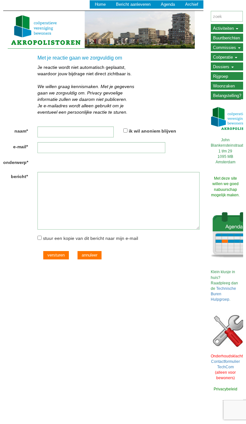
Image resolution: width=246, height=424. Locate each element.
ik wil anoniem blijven (152, 131)
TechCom (225, 367)
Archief (191, 4)
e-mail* (20, 146)
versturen (56, 255)
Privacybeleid (225, 389)
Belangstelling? (227, 95)
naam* (21, 131)
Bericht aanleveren (133, 4)
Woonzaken (224, 86)
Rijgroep (220, 76)
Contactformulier (225, 361)
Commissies (225, 47)
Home (100, 4)
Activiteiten (224, 28)
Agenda (168, 4)
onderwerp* (15, 162)
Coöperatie (223, 57)
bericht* (19, 176)
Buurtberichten (226, 38)
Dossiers (222, 66)
